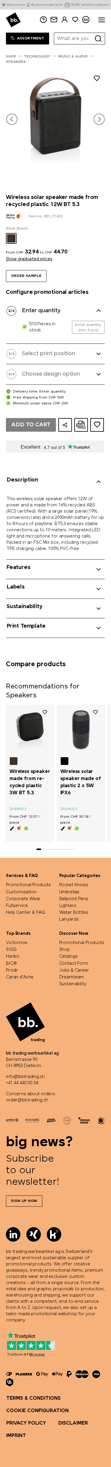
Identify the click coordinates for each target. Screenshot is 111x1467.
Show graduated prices (29, 259)
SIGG (11, 949)
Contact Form (73, 963)
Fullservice (17, 905)
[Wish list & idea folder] (75, 19)
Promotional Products (28, 885)
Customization (21, 892)
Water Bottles (73, 912)
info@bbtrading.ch (25, 1076)
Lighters (67, 905)
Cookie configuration (37, 1411)
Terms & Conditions (33, 1398)
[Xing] (33, 1234)
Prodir (12, 970)
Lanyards (69, 919)
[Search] (98, 38)
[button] (11, 119)
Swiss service (16, 5)
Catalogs (68, 956)
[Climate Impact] (51, 1120)
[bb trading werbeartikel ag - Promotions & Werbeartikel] (13, 19)
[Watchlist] (44, 712)
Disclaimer (73, 1423)
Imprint (16, 1436)
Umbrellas (69, 892)
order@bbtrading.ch (27, 1100)
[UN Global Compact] (101, 1120)
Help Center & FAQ (25, 912)
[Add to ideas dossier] (97, 425)
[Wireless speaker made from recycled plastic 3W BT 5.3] (30, 730)
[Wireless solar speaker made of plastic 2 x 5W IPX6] (81, 730)
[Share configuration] (65, 425)
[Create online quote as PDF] (81, 425)
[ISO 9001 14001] (67, 1120)
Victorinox (17, 942)
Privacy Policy (26, 1423)
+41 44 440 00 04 (22, 1083)
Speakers (17, 808)
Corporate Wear (23, 899)
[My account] (64, 19)
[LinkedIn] (13, 1234)
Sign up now (24, 1201)
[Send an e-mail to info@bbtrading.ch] (53, 19)
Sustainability (72, 984)
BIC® (11, 963)
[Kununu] (54, 1234)
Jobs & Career (74, 970)
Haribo (13, 956)
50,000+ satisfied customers (90, 5)
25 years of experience (47, 5)
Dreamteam (71, 977)
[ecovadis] (32, 1120)
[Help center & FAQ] (9, 1374)
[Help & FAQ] (43, 19)
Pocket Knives (73, 885)
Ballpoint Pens (73, 899)
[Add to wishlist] (96, 79)
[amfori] (12, 1120)
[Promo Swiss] (84, 1120)
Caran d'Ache (19, 977)
